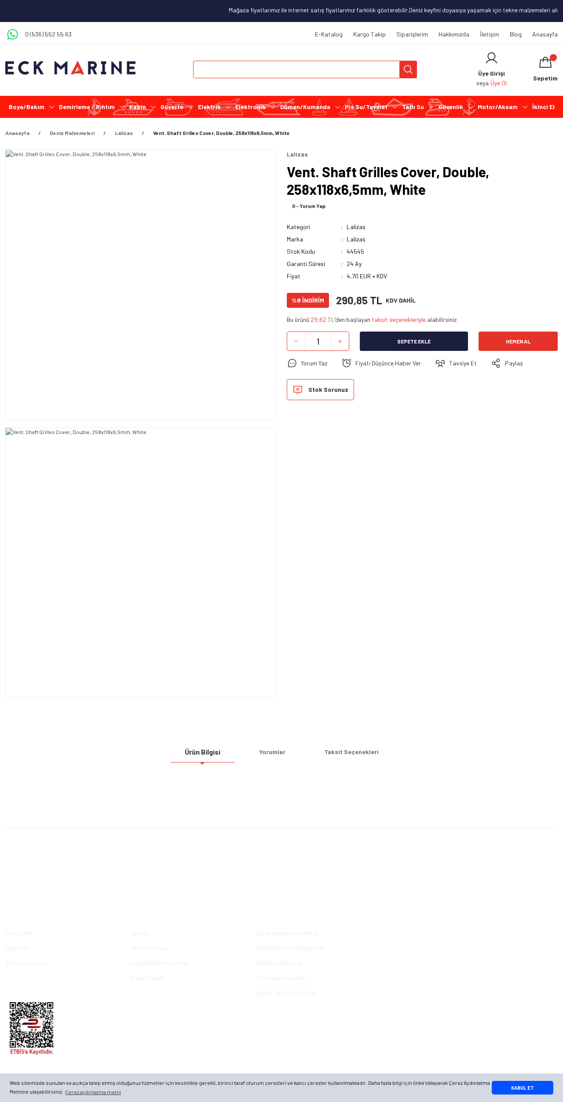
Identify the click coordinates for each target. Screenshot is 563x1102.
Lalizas (356, 226)
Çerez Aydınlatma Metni (287, 933)
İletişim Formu (149, 948)
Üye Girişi (17, 948)
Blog (516, 34)
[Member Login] (491, 58)
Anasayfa (545, 34)
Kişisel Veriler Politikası (286, 992)
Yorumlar (272, 751)
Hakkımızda (454, 34)
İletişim (489, 34)
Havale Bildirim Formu (158, 963)
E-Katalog (329, 34)
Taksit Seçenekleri (351, 751)
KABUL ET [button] (522, 1088)
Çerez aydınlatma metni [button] (93, 1092)
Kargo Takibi (147, 978)
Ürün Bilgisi (202, 752)
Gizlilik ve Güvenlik (279, 963)
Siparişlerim (412, 34)
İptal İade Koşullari (281, 978)
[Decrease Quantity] (296, 341)
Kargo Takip (369, 34)
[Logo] (70, 68)
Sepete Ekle (414, 341)
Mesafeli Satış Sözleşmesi (290, 948)
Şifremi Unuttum (26, 963)
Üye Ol (498, 83)
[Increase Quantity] (340, 341)
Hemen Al (518, 341)
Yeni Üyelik (18, 933)
